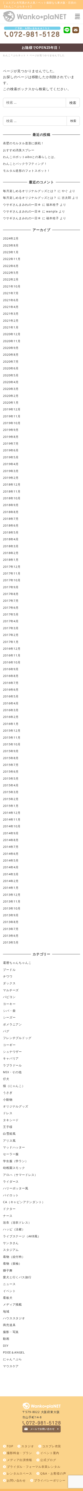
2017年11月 (11, 573)
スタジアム (11, 1250)
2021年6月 (11, 300)
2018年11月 (11, 491)
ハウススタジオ (14, 1318)
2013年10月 (11, 908)
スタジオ (27, 1446)
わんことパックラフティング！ (25, 164)
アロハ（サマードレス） (20, 1175)
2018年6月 (11, 525)
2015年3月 (11, 792)
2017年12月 (11, 567)
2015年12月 (11, 730)
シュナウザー (12, 1052)
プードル (9, 970)
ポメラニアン (12, 1024)
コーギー (9, 1045)
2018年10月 (11, 498)
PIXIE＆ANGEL (14, 1352)
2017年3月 (11, 628)
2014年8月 (11, 840)
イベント (9, 1291)
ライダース (11, 1181)
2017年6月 (11, 608)
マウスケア (11, 1366)
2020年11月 (11, 341)
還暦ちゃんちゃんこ (17, 963)
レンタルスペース (19, 1473)
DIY (5, 1346)
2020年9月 (11, 348)
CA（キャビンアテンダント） (24, 1202)
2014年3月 (11, 874)
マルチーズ (11, 990)
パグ (6, 1031)
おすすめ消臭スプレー (18, 150)
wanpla (52, 211)
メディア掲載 (12, 1304)
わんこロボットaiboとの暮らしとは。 (30, 157)
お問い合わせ (16, 1480)
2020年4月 (11, 382)
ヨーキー (9, 1004)
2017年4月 (11, 621)
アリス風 (9, 1140)
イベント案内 (49, 1453)
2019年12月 (11, 409)
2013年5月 (11, 942)
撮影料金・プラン (19, 1453)
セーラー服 (11, 1154)
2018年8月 (11, 512)
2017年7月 (11, 601)
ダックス (9, 983)
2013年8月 (11, 922)
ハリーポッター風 (15, 1188)
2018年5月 (11, 532)
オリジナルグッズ (15, 1106)
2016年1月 (11, 724)
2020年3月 (11, 389)
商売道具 (9, 1325)
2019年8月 (11, 437)
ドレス (7, 1113)
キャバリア (11, 1058)
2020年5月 (11, 375)
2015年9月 (11, 751)
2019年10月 (11, 423)
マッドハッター (14, 1147)
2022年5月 (11, 273)
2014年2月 (11, 881)
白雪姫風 (9, 1134)
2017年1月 (11, 642)
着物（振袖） (12, 1263)
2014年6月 (11, 854)
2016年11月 (11, 655)
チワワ (7, 976)
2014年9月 (11, 833)
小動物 (7, 1099)
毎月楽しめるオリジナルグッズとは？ (30, 191)
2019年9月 (11, 430)
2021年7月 (11, 293)
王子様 (7, 1127)
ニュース (9, 1284)
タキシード (11, 1120)
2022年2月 (11, 279)
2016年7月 (11, 683)
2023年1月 (11, 252)
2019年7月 (11, 443)
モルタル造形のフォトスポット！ (26, 171)
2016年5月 (11, 696)
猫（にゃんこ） (14, 1086)
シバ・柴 (9, 1011)
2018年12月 (11, 484)
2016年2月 (11, 717)
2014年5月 (11, 860)
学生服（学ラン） (15, 1161)
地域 (6, 1311)
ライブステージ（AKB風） (22, 1236)
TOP (10, 1446)
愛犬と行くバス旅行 (17, 1277)
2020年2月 (11, 396)
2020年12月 (11, 334)
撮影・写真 (11, 1332)
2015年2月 (11, 799)
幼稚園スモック (14, 1168)
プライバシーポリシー (50, 1480)
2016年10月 (11, 662)
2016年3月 (11, 710)
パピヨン (9, 997)
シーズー (9, 1017)
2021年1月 (11, 327)
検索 (72, 102)
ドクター (9, 1209)
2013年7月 (11, 929)
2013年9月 (11, 915)
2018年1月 (11, 560)
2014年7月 (11, 847)
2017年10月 (11, 580)
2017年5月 (11, 614)
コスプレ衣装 (51, 1446)
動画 (6, 1339)
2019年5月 (11, 457)
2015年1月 (11, 806)
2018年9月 (11, 505)
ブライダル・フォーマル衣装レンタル (33, 1467)
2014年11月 (11, 819)
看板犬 (7, 1298)
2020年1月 (11, 402)
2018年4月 (11, 539)
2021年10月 (11, 286)
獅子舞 (7, 1270)
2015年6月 (11, 771)
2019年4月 (11, 464)
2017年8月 (11, 594)
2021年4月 (11, 307)
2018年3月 (11, 546)
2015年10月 (11, 744)
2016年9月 (11, 669)
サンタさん (11, 1243)
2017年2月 (11, 635)
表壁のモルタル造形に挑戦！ (23, 143)
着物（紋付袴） (14, 1257)
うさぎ (7, 1093)
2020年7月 (11, 361)
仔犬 (6, 1079)
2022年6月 (11, 266)
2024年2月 (11, 238)
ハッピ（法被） (14, 1229)
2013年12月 (11, 895)
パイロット (11, 1195)
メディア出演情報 (19, 1460)
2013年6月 (11, 936)
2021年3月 (11, 314)
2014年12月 (11, 813)
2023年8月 (11, 245)
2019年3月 (11, 471)
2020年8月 (11, 355)
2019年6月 (11, 450)
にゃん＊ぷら (12, 1359)
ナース (7, 1216)
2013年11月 (11, 901)
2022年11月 (11, 259)
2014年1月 (11, 888)
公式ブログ (48, 1460)
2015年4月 (11, 785)
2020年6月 (11, 368)
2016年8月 (11, 676)
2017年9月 (11, 587)
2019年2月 (11, 478)
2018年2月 (11, 553)
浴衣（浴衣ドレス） (17, 1222)
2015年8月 (11, 758)
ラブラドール (12, 1065)
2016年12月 (11, 649)
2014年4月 (11, 867)
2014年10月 (11, 826)
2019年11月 (11, 416)
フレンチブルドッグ (17, 1038)
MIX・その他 (12, 1072)
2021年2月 (11, 321)
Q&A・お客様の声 (53, 1473)
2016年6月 (11, 690)
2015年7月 (11, 765)
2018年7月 (11, 519)
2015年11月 (11, 737)
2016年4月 (11, 703)
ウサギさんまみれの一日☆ (22, 205)
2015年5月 (11, 778)
